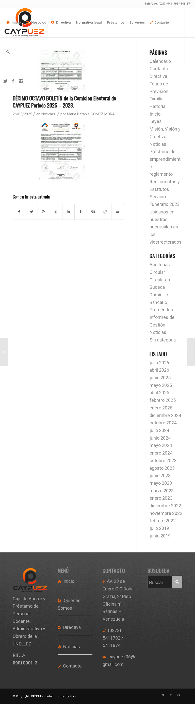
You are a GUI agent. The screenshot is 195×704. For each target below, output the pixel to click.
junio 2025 (160, 377)
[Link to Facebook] (13, 81)
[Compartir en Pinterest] (56, 212)
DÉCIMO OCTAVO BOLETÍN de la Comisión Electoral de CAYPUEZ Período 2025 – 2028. (64, 101)
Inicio (155, 114)
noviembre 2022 (166, 513)
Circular (157, 272)
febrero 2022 (163, 520)
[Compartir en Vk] (93, 212)
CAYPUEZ (37, 696)
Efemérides (161, 309)
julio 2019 (159, 528)
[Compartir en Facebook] (19, 212)
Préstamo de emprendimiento (165, 159)
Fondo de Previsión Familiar (159, 91)
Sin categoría (163, 339)
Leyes (156, 121)
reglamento (161, 174)
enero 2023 (161, 498)
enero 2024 (161, 453)
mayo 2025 (161, 385)
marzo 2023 (162, 490)
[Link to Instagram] (20, 81)
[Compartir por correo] (117, 212)
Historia (157, 106)
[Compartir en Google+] (44, 212)
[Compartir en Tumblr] (81, 212)
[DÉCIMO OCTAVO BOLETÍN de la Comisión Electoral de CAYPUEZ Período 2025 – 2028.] (68, 71)
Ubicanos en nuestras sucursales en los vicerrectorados (166, 227)
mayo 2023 (161, 483)
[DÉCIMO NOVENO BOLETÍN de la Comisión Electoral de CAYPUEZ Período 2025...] (191, 352)
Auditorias (160, 264)
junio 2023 (160, 475)
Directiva (158, 76)
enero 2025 (161, 407)
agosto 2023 (162, 468)
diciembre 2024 (165, 415)
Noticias (48, 114)
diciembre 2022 (165, 505)
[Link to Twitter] (5, 81)
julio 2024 (159, 430)
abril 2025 (159, 392)
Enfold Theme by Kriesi (61, 696)
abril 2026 (159, 370)
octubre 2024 (163, 422)
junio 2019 (160, 535)
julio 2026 (159, 362)
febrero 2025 (163, 400)
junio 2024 (160, 438)
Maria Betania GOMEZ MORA (91, 114)
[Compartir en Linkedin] (68, 212)
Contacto (159, 68)
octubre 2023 (163, 460)
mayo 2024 (161, 445)
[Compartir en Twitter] (31, 212)
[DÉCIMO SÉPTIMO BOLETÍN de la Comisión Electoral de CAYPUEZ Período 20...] (4, 352)
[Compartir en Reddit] (105, 212)
